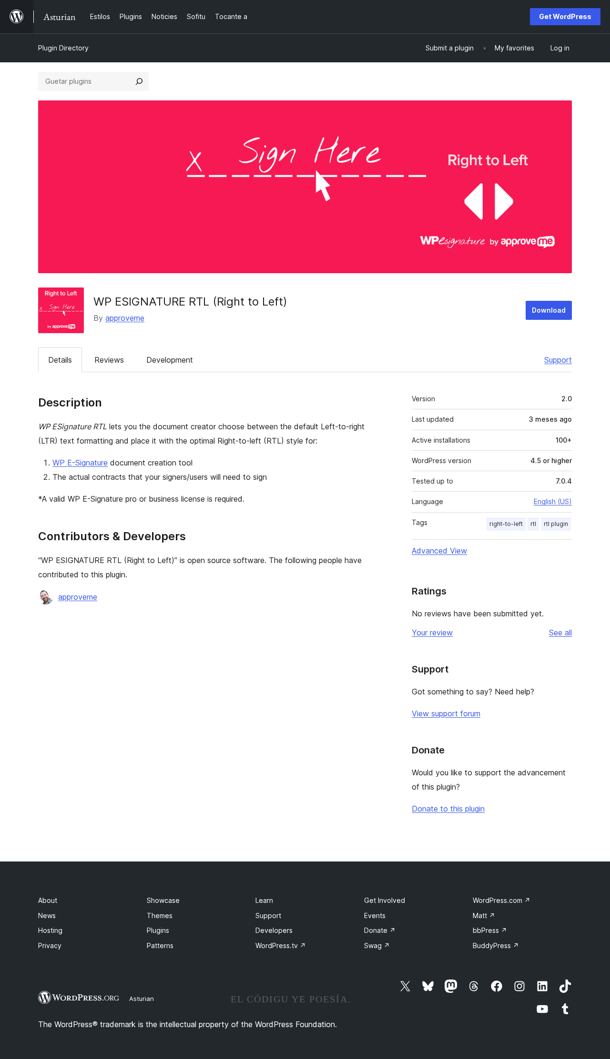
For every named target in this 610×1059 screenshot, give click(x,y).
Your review (432, 632)
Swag (377, 945)
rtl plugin (556, 523)
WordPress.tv (280, 945)
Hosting (50, 930)
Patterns (160, 945)
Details (60, 360)
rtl (533, 523)
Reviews (109, 360)
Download (549, 310)
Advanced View (439, 550)
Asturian (141, 998)
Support (558, 360)
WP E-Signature (80, 462)
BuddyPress (496, 945)
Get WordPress (565, 16)
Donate (380, 930)
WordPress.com (501, 900)
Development (169, 360)
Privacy (49, 945)
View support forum (446, 713)
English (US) (553, 501)
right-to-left (506, 523)
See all (560, 632)
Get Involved (384, 900)
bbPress (490, 930)
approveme (124, 318)
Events (375, 915)
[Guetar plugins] (139, 81)
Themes (160, 915)
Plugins (158, 930)
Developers (274, 930)
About (47, 900)
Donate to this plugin (448, 808)
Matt (484, 915)
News (47, 915)
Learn (264, 900)
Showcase (163, 900)
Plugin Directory (63, 48)
